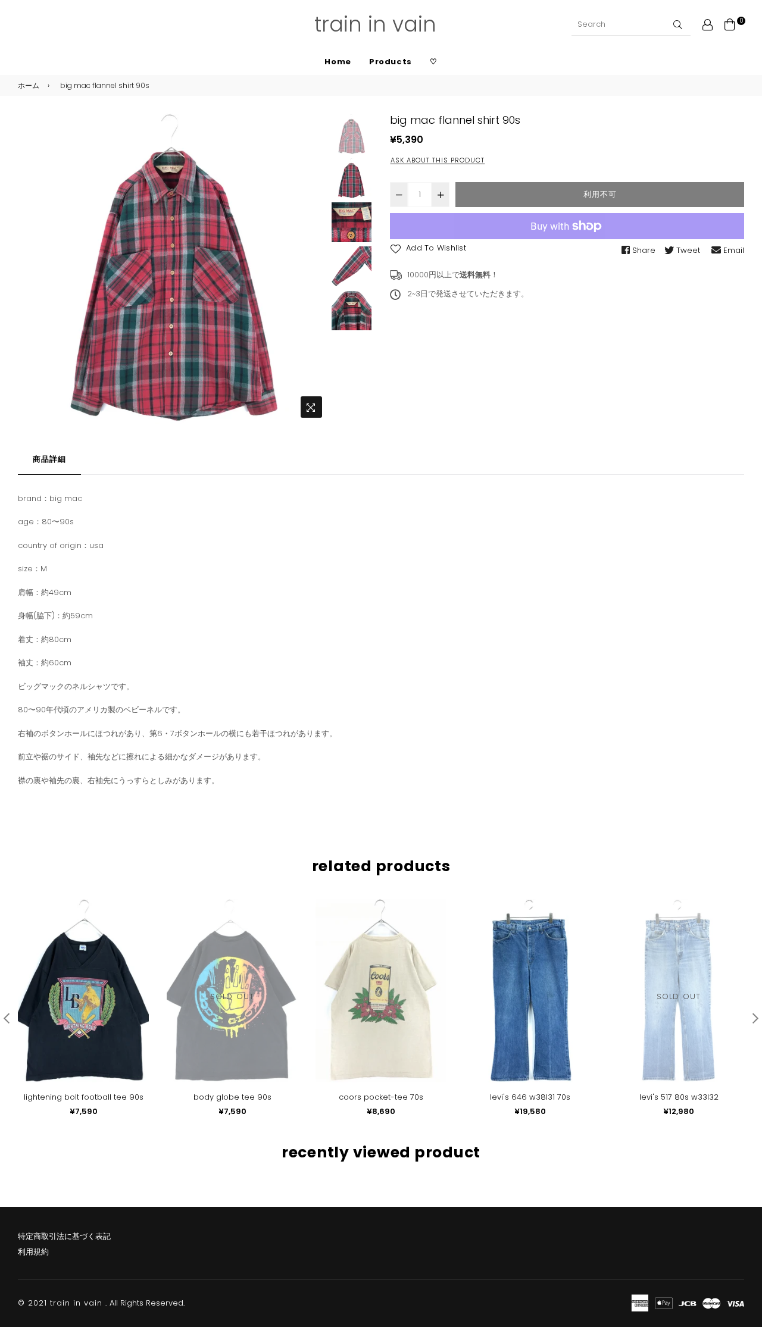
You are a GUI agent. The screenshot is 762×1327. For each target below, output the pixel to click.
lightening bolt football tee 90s (83, 1097)
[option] (173, 269)
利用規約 (33, 1251)
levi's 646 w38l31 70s (530, 1097)
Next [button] (313, 269)
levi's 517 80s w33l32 (679, 1097)
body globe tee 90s (232, 1097)
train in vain (375, 24)
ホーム (28, 85)
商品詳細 (49, 459)
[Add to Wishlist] (135, 927)
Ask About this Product (438, 160)
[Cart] (729, 24)
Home (337, 61)
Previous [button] (33, 269)
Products (390, 61)
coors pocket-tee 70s (381, 1097)
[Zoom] (311, 407)
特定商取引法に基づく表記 (64, 1236)
